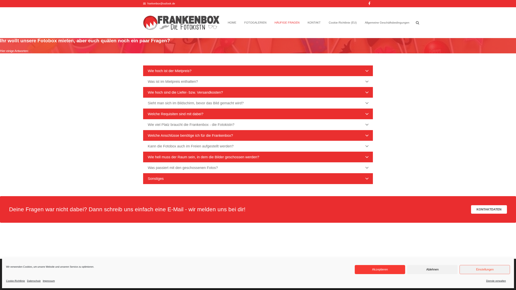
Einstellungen (485, 269)
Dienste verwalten (496, 281)
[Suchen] (417, 23)
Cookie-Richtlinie (15, 281)
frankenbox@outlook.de (161, 3)
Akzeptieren (380, 269)
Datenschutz (34, 281)
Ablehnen (432, 269)
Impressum (49, 281)
